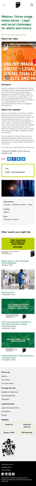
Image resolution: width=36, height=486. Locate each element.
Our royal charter (8, 383)
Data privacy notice (7, 464)
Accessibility (6, 411)
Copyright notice (7, 467)
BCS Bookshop (27, 432)
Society (7, 172)
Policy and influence (27, 426)
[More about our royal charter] (9, 447)
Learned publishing (8, 396)
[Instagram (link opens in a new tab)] (13, 474)
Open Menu (4, 4)
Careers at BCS (9, 432)
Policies (4, 415)
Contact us (9, 424)
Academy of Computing (10, 392)
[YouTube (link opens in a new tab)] (9, 474)
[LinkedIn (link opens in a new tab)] (6, 474)
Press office (6, 380)
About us (5, 376)
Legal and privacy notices (10, 408)
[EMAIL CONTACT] (9, 159)
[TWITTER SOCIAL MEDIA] (18, 159)
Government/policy (18, 172)
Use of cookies (6, 470)
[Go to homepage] (18, 5)
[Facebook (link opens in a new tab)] (3, 474)
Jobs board (5, 399)
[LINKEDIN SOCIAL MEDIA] (23, 159)
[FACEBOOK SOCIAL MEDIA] (14, 159)
